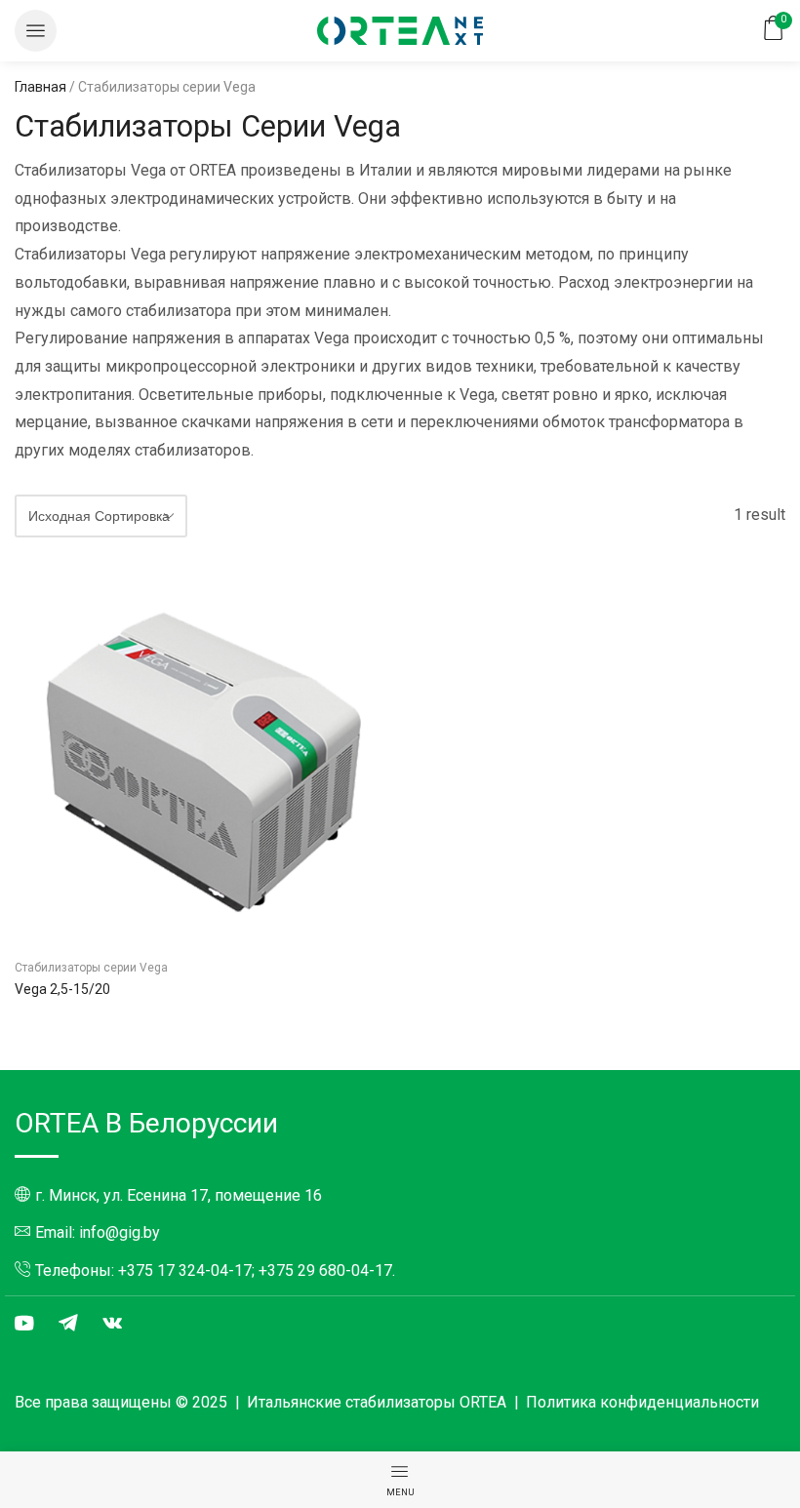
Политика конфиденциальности (642, 1402)
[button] (36, 31)
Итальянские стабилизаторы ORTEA (376, 1402)
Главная (40, 87)
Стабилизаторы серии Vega (91, 967)
